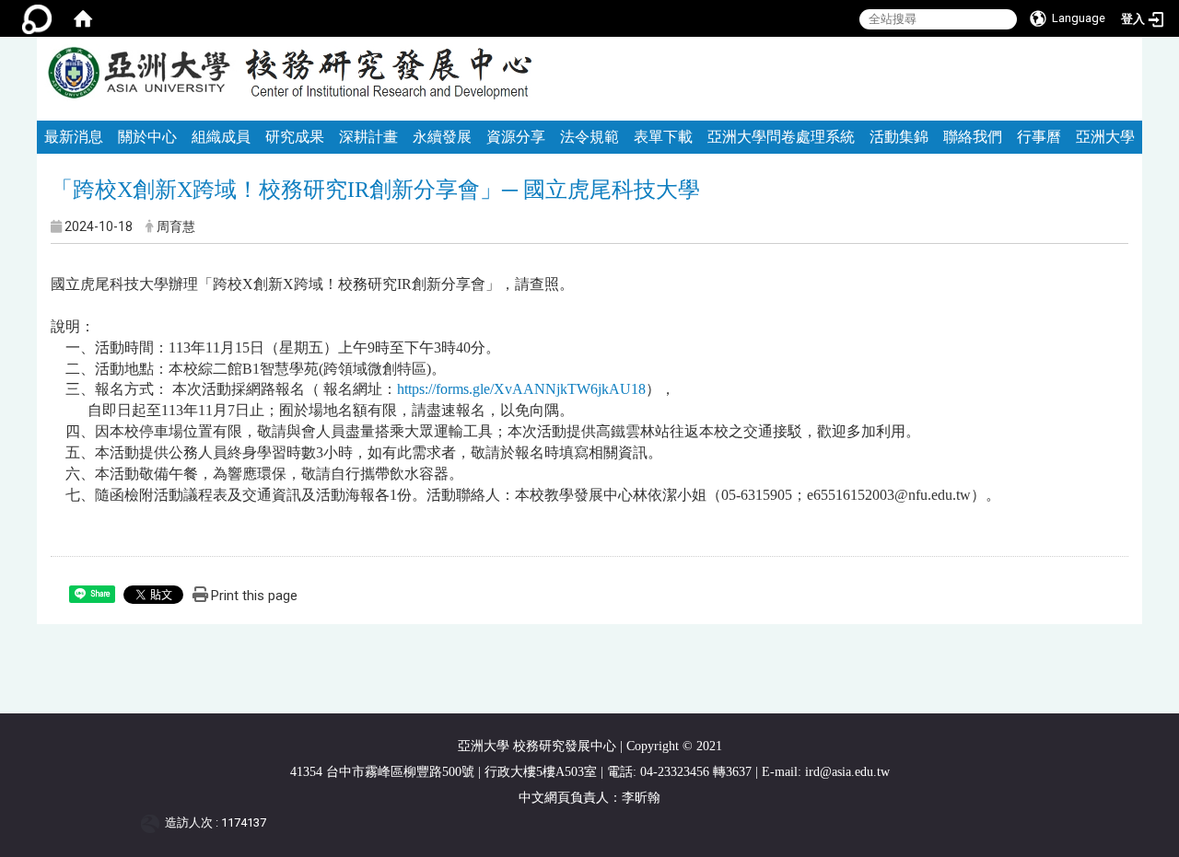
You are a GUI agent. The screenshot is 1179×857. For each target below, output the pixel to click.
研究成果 (294, 136)
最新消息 (73, 136)
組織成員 (221, 136)
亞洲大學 (1105, 136)
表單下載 (663, 136)
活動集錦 (899, 136)
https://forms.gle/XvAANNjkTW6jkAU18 (521, 389)
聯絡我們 (972, 136)
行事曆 (1039, 136)
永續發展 (442, 136)
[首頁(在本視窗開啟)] (83, 18)
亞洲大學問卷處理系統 (781, 136)
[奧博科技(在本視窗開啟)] (153, 822)
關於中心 (147, 136)
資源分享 (515, 136)
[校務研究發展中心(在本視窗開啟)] (138, 73)
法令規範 (589, 136)
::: (1120, 45)
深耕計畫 (368, 136)
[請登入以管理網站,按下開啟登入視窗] (37, 18)
